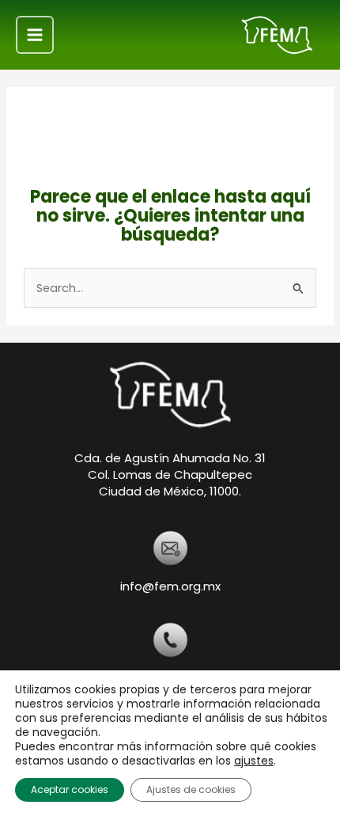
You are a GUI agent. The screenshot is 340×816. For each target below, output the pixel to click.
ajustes (254, 760)
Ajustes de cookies (191, 789)
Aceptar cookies (69, 789)
